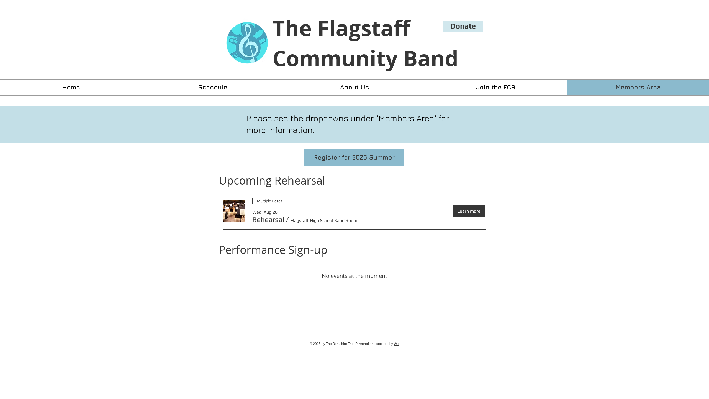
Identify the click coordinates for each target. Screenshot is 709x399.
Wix (396, 344)
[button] (268, 219)
